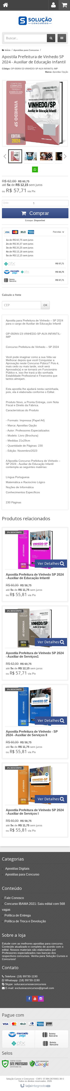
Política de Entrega (17, 915)
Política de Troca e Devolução (25, 921)
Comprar (38, 213)
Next (65, 154)
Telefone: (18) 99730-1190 (21, 976)
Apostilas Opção (60, 72)
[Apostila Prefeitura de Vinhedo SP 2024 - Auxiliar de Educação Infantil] (35, 564)
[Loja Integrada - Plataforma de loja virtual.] (35, 1086)
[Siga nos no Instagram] (41, 998)
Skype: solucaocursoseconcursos (25, 984)
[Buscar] (51, 38)
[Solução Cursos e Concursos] (35, 20)
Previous (5, 156)
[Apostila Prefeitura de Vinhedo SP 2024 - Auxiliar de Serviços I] (35, 800)
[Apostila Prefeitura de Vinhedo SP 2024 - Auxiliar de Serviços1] (35, 643)
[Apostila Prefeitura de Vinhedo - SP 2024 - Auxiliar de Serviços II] (35, 721)
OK (45, 305)
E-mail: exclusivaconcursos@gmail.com (29, 988)
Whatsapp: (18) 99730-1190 (22, 980)
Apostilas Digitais (17, 868)
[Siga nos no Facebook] (29, 998)
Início (7, 50)
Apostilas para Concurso (26, 50)
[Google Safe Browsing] (39, 1063)
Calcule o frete (11, 294)
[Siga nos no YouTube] (35, 998)
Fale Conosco (14, 898)
